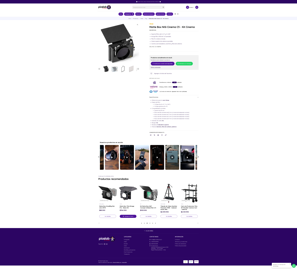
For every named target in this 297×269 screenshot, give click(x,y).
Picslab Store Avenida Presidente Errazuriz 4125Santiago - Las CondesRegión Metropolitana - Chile (159, 248)
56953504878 (154, 243)
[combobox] (148, 7)
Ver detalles (108, 216)
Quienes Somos (160, 14)
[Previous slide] (99, 69)
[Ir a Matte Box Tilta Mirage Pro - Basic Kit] (128, 193)
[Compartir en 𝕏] (154, 135)
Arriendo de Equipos (149, 14)
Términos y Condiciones (181, 241)
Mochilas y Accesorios (129, 250)
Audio (125, 245)
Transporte (127, 254)
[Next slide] (138, 69)
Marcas (138, 14)
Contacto (169, 14)
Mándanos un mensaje (185, 63)
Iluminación (127, 248)
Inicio (121, 14)
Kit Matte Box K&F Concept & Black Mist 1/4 (148, 207)
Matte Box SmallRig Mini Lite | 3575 (107, 207)
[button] (141, 223)
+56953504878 (154, 241)
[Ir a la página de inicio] (104, 7)
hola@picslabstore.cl (156, 239)
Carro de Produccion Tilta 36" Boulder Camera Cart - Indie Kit (189, 207)
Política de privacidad (180, 245)
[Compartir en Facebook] (150, 135)
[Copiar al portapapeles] (165, 135)
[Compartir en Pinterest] (162, 135)
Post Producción (128, 252)
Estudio (126, 243)
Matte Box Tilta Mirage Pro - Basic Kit (127, 207)
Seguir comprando (155, 67)
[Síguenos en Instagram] (175, 14)
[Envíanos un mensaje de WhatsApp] (294, 266)
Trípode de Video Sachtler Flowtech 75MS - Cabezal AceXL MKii (169, 207)
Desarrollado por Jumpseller (120, 262)
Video (141, 18)
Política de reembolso (180, 243)
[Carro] (197, 7)
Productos (135, 18)
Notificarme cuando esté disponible (163, 63)
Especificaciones (153, 97)
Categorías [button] (128, 14)
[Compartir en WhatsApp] (158, 135)
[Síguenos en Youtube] (178, 14)
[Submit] (163, 7)
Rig (146, 18)
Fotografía (126, 239)
